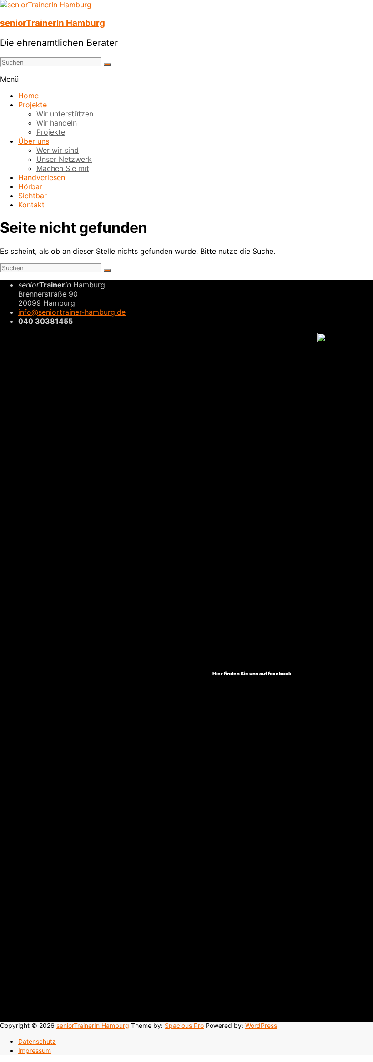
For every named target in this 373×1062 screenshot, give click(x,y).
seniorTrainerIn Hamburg (52, 23)
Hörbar (30, 186)
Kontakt (31, 204)
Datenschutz (37, 1041)
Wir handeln (56, 122)
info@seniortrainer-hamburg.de (72, 312)
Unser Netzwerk (64, 159)
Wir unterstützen (64, 113)
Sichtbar (32, 195)
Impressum (34, 1050)
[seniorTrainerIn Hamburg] (45, 4)
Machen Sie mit (62, 168)
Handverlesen (41, 177)
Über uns (33, 141)
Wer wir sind (57, 150)
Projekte (32, 104)
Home (28, 95)
